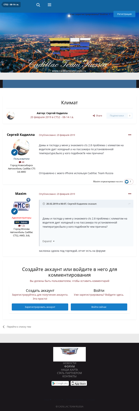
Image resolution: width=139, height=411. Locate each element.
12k (23, 225)
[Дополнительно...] (129, 135)
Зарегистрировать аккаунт (40, 307)
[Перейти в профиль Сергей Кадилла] (11, 116)
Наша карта (69, 369)
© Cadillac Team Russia (69, 406)
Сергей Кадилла (57, 113)
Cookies (91, 399)
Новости (69, 363)
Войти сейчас (98, 307)
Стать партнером (69, 373)
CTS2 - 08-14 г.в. (64, 117)
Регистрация (124, 14)
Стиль (58, 399)
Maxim (96, 181)
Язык (47, 399)
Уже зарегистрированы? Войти (89, 14)
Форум (69, 366)
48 (22, 162)
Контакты (69, 376)
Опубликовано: (57, 135)
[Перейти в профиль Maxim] (21, 206)
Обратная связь (74, 399)
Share (98, 115)
